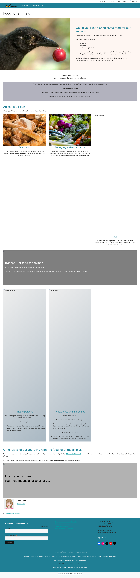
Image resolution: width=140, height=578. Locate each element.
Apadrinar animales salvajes (64, 524)
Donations (8, 513)
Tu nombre (8, 528)
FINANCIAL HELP (38, 5)
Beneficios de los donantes (64, 528)
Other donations (15, 513)
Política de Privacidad (66, 552)
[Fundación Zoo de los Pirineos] (11, 5)
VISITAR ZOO (103, 1)
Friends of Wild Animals (73, 454)
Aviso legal (56, 552)
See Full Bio (21, 504)
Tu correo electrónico (11, 535)
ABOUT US (25, 5)
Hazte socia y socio (61, 526)
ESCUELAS (112, 1)
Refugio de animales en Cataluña (66, 522)
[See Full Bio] (26, 504)
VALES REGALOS (122, 1)
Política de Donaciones (80, 552)
